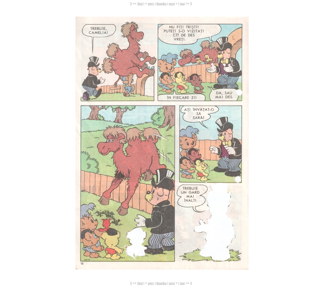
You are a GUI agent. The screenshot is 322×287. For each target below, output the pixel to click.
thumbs (161, 3)
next (172, 3)
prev (151, 3)
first (140, 3)
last (182, 3)
